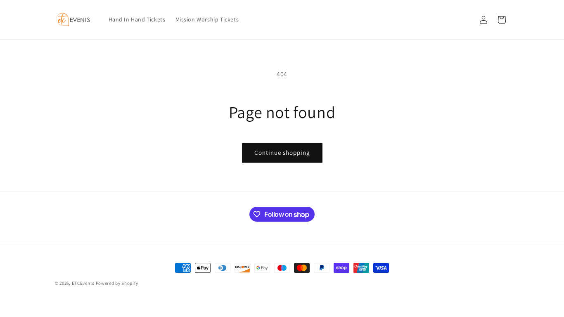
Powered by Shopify (117, 283)
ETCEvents (83, 283)
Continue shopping (282, 152)
